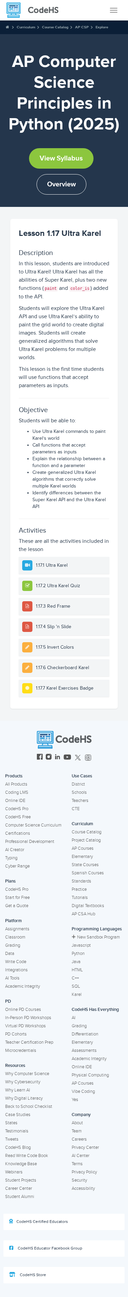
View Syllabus (61, 158)
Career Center (18, 1188)
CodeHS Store (32, 1275)
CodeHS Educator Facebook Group (49, 1248)
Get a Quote (16, 905)
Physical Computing (90, 1075)
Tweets (11, 1139)
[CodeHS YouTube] (67, 758)
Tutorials (80, 897)
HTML (77, 970)
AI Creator (14, 849)
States (11, 1123)
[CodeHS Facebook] (40, 758)
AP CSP (82, 27)
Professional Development (29, 841)
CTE (76, 809)
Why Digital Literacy (24, 1098)
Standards (81, 881)
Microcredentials (20, 1050)
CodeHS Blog (18, 1147)
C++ (75, 978)
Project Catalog (86, 840)
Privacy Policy (84, 1172)
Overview (61, 184)
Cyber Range (17, 866)
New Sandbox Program (98, 937)
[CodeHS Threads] (88, 758)
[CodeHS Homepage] (35, 10)
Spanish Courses (88, 873)
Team (77, 1131)
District (78, 784)
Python (78, 953)
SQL (76, 986)
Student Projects (20, 1180)
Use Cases (82, 776)
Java (76, 961)
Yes (75, 1099)
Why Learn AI (17, 1090)
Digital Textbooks (88, 905)
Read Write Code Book (26, 1155)
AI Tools (12, 978)
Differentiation (85, 1034)
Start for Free (17, 897)
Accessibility (83, 1188)
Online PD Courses (23, 1009)
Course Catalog (55, 27)
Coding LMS (16, 792)
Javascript (81, 945)
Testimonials (16, 1131)
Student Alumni (19, 1196)
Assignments (17, 929)
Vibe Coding (83, 1091)
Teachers (80, 800)
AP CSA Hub (83, 914)
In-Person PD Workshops (28, 1017)
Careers (79, 1139)
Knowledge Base (21, 1164)
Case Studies (17, 1114)
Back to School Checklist (28, 1106)
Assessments (84, 1050)
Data (9, 953)
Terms (77, 1164)
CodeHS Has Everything (95, 1009)
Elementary (82, 856)
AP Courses (83, 848)
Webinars (14, 1172)
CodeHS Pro (16, 809)
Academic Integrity (22, 986)
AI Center (80, 1155)
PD (8, 1001)
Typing (11, 858)
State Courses (85, 865)
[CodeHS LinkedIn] (57, 758)
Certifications (17, 833)
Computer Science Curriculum (33, 825)
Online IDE (15, 800)
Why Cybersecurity (22, 1082)
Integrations (16, 970)
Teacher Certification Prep (29, 1042)
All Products (16, 784)
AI (73, 1017)
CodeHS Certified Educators (42, 1221)
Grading (12, 945)
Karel (77, 994)
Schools (79, 792)
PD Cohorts (16, 1034)
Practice (79, 889)
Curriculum (26, 27)
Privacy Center (85, 1147)
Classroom (15, 937)
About (77, 1123)
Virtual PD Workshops (25, 1026)
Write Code (15, 961)
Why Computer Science (27, 1073)
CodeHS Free (18, 817)
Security (79, 1180)
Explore (102, 27)
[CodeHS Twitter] (77, 758)
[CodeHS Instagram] (49, 758)
